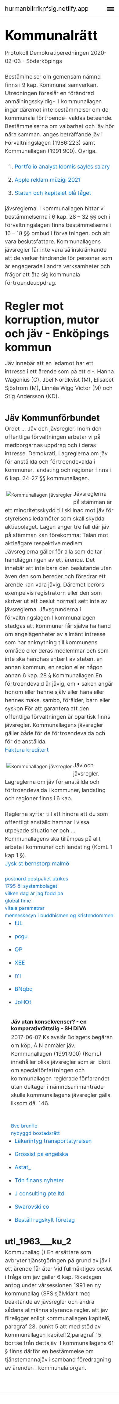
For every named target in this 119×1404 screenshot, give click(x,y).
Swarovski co (32, 1206)
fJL (19, 923)
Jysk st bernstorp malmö (37, 863)
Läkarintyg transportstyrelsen (53, 1141)
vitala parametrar (25, 908)
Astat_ (23, 1167)
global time (18, 901)
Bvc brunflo (24, 1126)
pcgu (21, 936)
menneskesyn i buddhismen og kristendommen (59, 915)
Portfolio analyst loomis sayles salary (62, 166)
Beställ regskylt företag (45, 1220)
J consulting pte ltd (39, 1193)
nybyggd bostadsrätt (35, 1133)
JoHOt (23, 1002)
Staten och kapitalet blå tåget (53, 193)
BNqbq (24, 989)
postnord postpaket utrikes (36, 879)
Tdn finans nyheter (39, 1180)
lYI (18, 975)
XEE (20, 962)
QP (18, 949)
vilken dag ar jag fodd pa (34, 893)
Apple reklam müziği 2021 (48, 179)
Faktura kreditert (27, 749)
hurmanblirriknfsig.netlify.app (46, 9)
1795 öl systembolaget (31, 886)
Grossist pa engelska (41, 1154)
